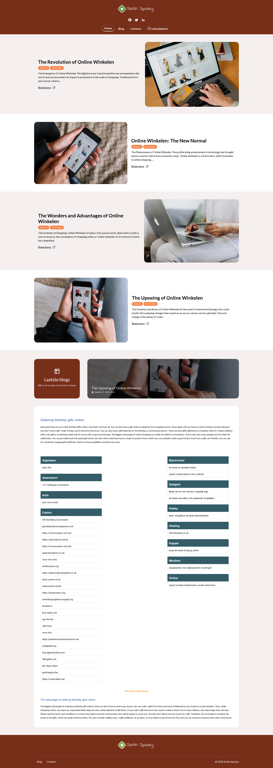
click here (47, 625)
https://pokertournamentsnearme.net (60, 639)
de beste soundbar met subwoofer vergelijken (192, 498)
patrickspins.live (50, 672)
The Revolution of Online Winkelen (76, 62)
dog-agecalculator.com (53, 652)
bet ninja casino (50, 665)
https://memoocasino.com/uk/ (57, 532)
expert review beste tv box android (186, 474)
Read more (44, 87)
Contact (135, 28)
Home (108, 28)
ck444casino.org (50, 566)
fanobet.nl (47, 606)
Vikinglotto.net (49, 659)
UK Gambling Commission (55, 519)
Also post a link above (136, 690)
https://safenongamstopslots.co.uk (59, 572)
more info (47, 632)
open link (46, 467)
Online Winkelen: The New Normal (168, 140)
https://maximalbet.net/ (53, 679)
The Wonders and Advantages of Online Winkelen (80, 218)
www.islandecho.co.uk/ (53, 552)
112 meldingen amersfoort (55, 484)
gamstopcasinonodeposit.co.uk (57, 526)
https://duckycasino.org (53, 592)
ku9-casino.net (49, 612)
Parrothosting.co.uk (178, 532)
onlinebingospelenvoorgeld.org (57, 599)
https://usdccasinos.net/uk (55, 539)
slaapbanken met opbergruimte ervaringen (190, 567)
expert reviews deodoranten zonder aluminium (192, 585)
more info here (49, 559)
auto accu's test (50, 502)
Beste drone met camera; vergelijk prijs (188, 491)
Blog (121, 28)
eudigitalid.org (49, 645)
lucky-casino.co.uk (51, 579)
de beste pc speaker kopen (182, 467)
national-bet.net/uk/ (51, 586)
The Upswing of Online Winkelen (167, 298)
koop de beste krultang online (184, 550)
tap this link (47, 619)
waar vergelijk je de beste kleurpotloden (189, 515)
